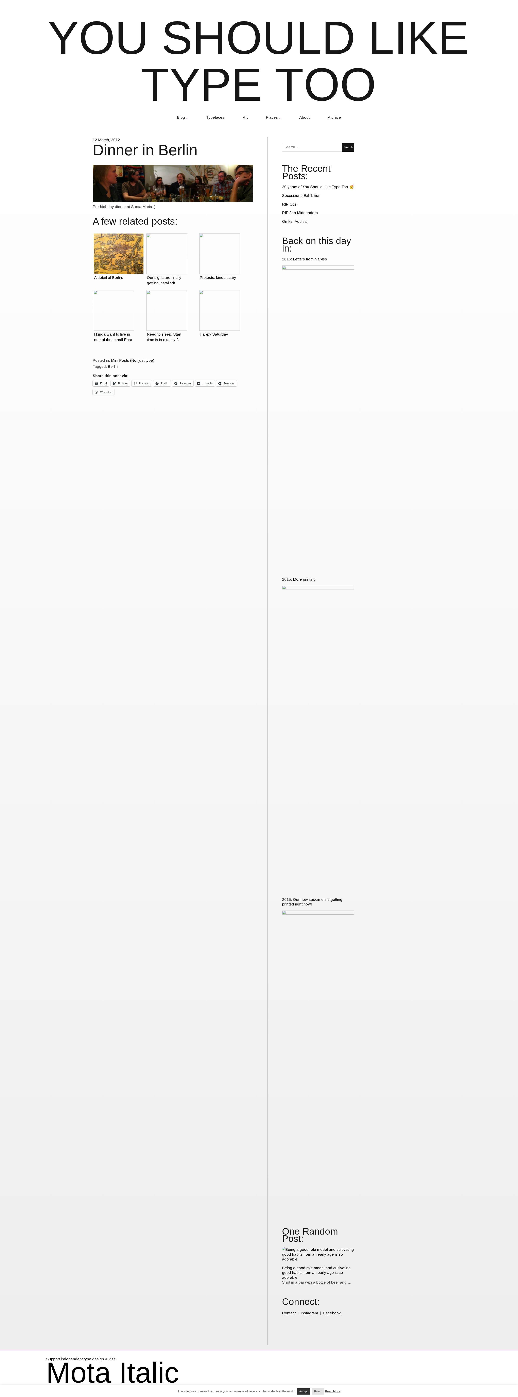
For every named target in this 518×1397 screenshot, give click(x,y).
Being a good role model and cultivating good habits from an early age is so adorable (316, 1273)
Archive (334, 117)
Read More (332, 1391)
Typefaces (215, 117)
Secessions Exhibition (301, 195)
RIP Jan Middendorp (300, 213)
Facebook (332, 1313)
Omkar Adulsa (294, 221)
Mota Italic (112, 1372)
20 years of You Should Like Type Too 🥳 (318, 187)
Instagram (309, 1313)
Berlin (113, 366)
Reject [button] (318, 1391)
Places (272, 117)
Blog (181, 117)
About (304, 117)
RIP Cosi (289, 204)
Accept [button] (303, 1391)
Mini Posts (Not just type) (132, 360)
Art (245, 117)
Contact (289, 1313)
